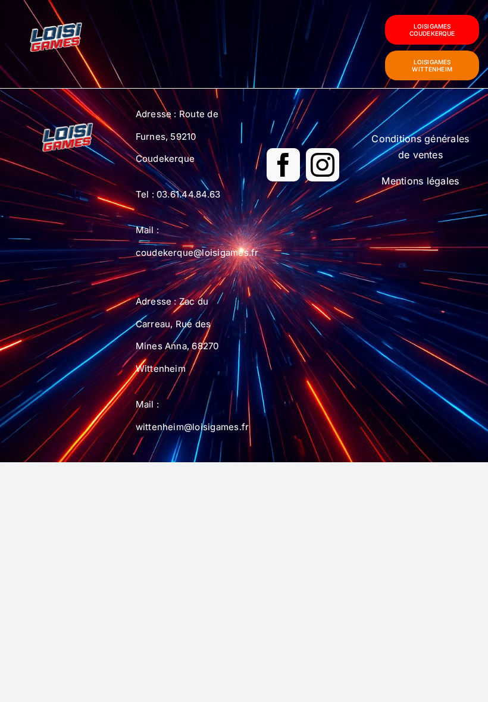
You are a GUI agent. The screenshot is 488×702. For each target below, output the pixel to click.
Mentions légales (420, 181)
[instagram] (322, 164)
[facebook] (283, 164)
